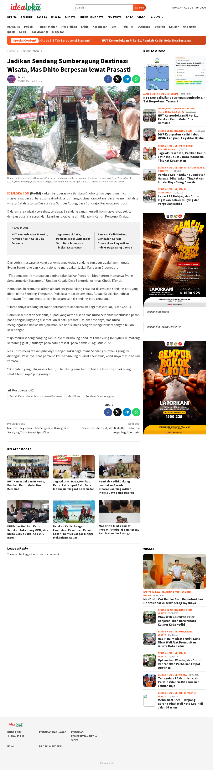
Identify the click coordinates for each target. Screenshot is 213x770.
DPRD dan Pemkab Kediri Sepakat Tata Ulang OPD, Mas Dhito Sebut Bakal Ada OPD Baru (27, 531)
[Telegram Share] (127, 79)
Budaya (156, 592)
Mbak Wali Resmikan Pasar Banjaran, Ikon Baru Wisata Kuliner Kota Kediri (177, 620)
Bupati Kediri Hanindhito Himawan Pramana (36, 396)
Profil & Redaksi (50, 746)
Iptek (181, 146)
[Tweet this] (117, 79)
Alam (146, 93)
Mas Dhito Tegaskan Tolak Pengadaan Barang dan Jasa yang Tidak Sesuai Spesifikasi (37, 428)
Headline (164, 93)
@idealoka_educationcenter (164, 326)
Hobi (181, 631)
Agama (161, 108)
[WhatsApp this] (136, 79)
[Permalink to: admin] (11, 79)
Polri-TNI (163, 171)
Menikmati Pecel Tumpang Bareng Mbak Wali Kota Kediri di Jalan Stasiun (180, 703)
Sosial (174, 93)
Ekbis (170, 130)
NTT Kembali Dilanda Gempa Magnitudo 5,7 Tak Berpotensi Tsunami (174, 99)
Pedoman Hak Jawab (52, 732)
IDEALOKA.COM (18, 193)
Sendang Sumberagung (100, 396)
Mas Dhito (74, 396)
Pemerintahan (166, 111)
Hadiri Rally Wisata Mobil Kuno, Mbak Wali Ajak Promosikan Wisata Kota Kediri (180, 642)
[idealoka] (25, 7)
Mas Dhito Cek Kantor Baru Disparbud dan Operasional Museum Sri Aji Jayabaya (173, 601)
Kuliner (191, 692)
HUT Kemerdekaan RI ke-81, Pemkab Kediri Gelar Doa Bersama (122, 40)
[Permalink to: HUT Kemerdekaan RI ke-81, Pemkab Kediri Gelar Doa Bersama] (28, 466)
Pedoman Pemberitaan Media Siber (84, 736)
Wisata (147, 595)
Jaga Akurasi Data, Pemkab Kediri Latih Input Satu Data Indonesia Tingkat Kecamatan (73, 485)
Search (139, 7)
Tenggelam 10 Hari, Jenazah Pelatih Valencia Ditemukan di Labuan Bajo (179, 682)
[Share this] (108, 79)
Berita (154, 93)
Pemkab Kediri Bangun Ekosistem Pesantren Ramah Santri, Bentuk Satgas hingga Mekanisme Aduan (73, 531)
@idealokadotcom (158, 312)
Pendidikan (164, 192)
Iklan (11, 746)
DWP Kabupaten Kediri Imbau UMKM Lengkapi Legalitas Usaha (181, 136)
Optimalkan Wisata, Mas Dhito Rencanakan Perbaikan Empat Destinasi (179, 664)
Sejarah (186, 592)
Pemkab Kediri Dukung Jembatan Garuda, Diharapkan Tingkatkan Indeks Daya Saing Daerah (116, 487)
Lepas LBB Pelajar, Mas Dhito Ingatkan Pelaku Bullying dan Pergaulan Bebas (178, 200)
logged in (29, 554)
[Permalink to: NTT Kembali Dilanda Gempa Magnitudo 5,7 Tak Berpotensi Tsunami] (174, 73)
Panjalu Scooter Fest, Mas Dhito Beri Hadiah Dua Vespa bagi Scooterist (111, 428)
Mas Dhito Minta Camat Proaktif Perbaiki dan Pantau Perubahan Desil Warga (119, 529)
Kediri (190, 108)
